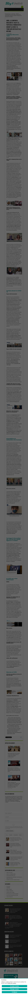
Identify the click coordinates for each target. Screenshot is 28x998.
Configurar (14, 992)
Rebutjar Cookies (14, 989)
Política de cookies (11, 983)
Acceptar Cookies (14, 986)
